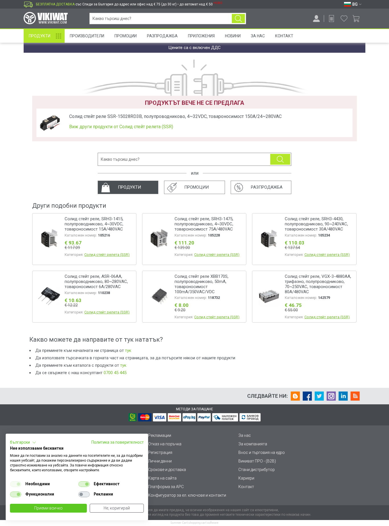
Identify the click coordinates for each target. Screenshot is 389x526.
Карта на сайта (162, 478)
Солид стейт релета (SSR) (107, 254)
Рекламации (159, 435)
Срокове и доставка (167, 469)
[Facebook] (307, 396)
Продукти (39, 36)
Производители (87, 36)
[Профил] (316, 18)
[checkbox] (15, 484)
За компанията (252, 444)
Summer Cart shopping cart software (194, 522)
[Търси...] (238, 18)
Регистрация (160, 452)
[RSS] (355, 396)
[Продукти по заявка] (331, 18)
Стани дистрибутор (256, 469)
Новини (233, 36)
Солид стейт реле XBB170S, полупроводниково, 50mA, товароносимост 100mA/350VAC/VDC (201, 284)
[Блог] (295, 396)
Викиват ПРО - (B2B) (257, 461)
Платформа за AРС (166, 486)
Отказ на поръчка (164, 444)
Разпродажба (162, 36)
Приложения (201, 36)
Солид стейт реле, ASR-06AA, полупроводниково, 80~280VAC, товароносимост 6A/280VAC (96, 281)
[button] (23, 442)
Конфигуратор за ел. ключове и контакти (187, 495)
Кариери (246, 478)
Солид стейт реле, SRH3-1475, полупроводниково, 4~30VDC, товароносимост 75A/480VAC (204, 224)
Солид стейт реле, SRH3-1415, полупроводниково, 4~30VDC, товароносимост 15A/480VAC (94, 224)
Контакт (284, 36)
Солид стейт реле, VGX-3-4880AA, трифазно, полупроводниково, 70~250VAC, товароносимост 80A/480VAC (318, 284)
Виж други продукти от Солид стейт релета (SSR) (121, 127)
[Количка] (358, 18)
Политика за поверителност (117, 442)
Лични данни (160, 461)
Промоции (125, 36)
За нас (244, 435)
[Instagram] (331, 396)
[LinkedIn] (343, 396)
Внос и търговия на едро (261, 452)
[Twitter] (319, 396)
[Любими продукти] (344, 18)
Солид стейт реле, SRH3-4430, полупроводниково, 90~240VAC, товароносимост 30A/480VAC (316, 224)
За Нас (258, 36)
